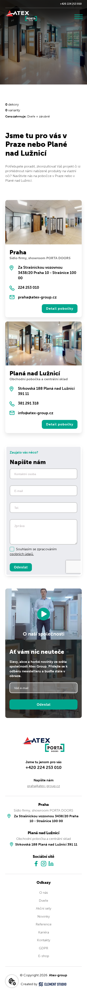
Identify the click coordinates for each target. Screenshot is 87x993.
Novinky (43, 916)
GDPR (43, 948)
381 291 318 (28, 403)
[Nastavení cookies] (11, 981)
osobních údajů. (22, 554)
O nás (43, 893)
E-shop (43, 956)
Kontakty (43, 940)
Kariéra (43, 932)
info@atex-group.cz (35, 413)
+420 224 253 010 (71, 3)
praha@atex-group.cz (37, 297)
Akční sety (43, 908)
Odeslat (21, 567)
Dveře (43, 901)
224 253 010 (28, 287)
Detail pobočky (59, 308)
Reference (44, 924)
